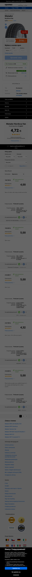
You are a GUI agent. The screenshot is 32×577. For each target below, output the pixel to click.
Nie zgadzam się (16, 572)
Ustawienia (16, 575)
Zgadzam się (16, 568)
